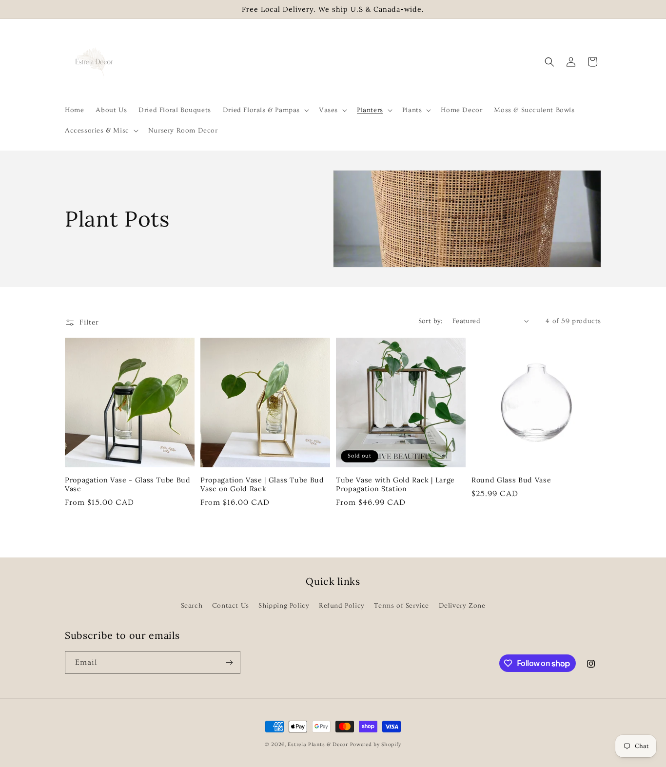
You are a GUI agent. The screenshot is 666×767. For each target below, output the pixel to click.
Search (192, 606)
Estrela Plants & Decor (318, 744)
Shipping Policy (283, 606)
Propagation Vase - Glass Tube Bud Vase (128, 484)
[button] (265, 110)
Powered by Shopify (376, 744)
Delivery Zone (462, 606)
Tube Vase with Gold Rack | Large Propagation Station (395, 484)
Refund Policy (342, 606)
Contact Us (230, 606)
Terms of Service (401, 606)
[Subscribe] (229, 662)
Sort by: (430, 321)
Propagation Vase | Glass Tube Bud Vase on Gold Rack (262, 484)
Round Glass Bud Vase (511, 480)
